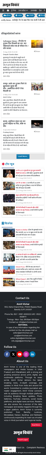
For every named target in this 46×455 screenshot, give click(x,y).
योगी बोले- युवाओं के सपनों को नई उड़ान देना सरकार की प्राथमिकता (29, 173)
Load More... (23, 156)
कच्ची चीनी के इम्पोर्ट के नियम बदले (29, 210)
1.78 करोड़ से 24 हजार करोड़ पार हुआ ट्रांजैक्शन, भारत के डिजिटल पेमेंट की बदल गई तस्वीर (29, 185)
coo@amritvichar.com (23, 335)
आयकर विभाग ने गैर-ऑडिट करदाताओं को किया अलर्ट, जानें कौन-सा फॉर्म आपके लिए (29, 257)
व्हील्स (8, 15)
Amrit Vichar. (37, 452)
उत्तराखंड (34, 10)
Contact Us (19, 447)
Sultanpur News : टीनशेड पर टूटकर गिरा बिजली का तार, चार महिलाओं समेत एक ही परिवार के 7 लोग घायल (15, 44)
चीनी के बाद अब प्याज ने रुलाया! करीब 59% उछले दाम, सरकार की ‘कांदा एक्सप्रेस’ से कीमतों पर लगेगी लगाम (29, 269)
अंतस (20, 15)
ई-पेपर (13, 10)
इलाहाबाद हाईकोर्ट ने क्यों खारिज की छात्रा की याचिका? (28, 198)
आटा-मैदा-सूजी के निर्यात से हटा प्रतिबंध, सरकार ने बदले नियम (29, 280)
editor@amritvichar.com (23, 333)
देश (40, 10)
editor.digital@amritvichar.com (23, 338)
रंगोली (31, 15)
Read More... (36, 425)
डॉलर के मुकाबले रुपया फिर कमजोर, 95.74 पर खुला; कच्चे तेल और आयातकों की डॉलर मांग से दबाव (29, 232)
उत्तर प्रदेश (6, 76)
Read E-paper (23, 439)
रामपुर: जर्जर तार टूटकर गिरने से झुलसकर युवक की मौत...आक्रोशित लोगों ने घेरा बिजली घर (14, 87)
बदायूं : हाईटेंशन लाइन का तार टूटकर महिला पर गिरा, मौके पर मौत (14, 124)
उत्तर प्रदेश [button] (22, 10)
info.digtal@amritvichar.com (23, 341)
